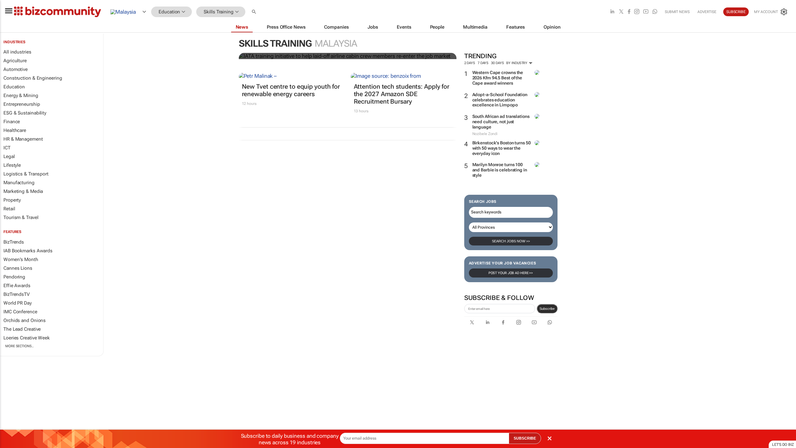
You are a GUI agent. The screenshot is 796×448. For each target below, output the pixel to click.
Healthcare (14, 130)
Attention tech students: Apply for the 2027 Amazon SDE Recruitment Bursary (402, 94)
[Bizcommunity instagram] (637, 12)
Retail (9, 209)
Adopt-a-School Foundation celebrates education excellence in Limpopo (500, 100)
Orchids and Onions (24, 320)
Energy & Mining (20, 95)
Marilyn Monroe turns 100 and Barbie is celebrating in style (499, 170)
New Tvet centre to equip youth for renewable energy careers (291, 90)
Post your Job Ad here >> (510, 273)
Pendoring (14, 277)
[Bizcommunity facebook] (629, 12)
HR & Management (23, 139)
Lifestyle (12, 165)
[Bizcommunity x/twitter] (621, 12)
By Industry (517, 63)
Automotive (15, 69)
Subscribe (547, 308)
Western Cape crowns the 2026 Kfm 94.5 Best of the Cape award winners (497, 78)
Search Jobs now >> (511, 241)
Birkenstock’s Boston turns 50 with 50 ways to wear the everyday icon (501, 148)
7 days (483, 63)
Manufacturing (19, 182)
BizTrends (13, 242)
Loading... (12, 364)
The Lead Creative (22, 329)
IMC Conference (20, 312)
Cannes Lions (17, 268)
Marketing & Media (23, 191)
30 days (497, 63)
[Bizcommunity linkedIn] (612, 12)
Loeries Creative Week (26, 338)
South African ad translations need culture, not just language (501, 121)
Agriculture (15, 60)
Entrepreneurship (21, 104)
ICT (7, 148)
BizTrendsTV (16, 294)
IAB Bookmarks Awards (28, 251)
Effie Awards (16, 285)
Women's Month (20, 259)
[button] (255, 12)
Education (14, 87)
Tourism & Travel (20, 217)
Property (12, 200)
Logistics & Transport (26, 174)
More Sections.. (19, 346)
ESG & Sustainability (24, 113)
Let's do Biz (783, 444)
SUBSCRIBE (525, 438)
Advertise (706, 12)
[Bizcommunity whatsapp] (655, 12)
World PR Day (17, 303)
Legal (9, 156)
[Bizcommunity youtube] (646, 12)
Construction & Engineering (32, 78)
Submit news (677, 12)
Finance (11, 121)
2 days (469, 63)
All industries (17, 52)
